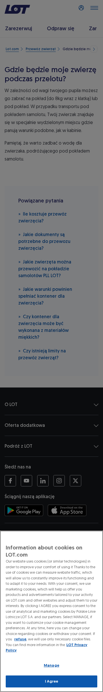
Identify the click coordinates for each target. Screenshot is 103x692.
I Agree (51, 681)
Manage (51, 665)
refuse (20, 639)
